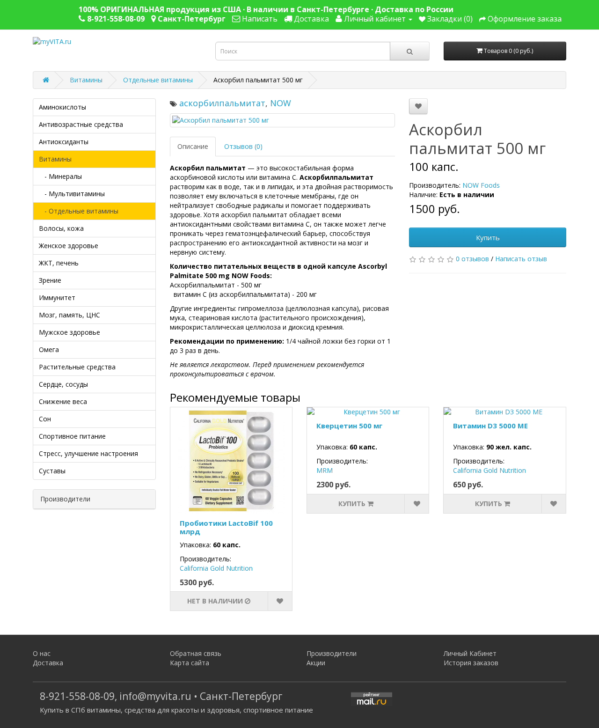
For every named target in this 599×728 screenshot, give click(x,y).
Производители (332, 653)
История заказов (471, 662)
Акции (316, 662)
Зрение (50, 280)
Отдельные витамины (158, 79)
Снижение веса (63, 401)
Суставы (52, 470)
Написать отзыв (521, 258)
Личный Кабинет (470, 653)
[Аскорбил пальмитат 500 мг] (282, 120)
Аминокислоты (62, 107)
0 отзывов (472, 258)
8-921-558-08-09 (77, 696)
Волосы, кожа (61, 228)
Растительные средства (77, 366)
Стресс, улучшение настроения (88, 453)
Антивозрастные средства (81, 124)
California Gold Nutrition (216, 568)
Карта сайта (189, 662)
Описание (192, 146)
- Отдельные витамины (78, 210)
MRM (324, 470)
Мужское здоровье (69, 332)
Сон (45, 418)
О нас (42, 653)
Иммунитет (57, 297)
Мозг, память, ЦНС (69, 314)
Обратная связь (195, 653)
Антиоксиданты (63, 141)
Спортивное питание (72, 436)
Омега (49, 349)
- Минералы (60, 176)
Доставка (48, 662)
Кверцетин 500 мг (349, 425)
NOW (280, 103)
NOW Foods (481, 185)
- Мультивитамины (72, 193)
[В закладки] (418, 106)
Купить (488, 237)
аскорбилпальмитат (222, 103)
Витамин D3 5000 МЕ (490, 425)
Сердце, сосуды (63, 384)
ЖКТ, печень (59, 262)
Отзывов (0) (243, 146)
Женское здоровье (68, 245)
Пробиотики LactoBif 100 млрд (226, 527)
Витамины (86, 79)
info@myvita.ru (155, 696)
